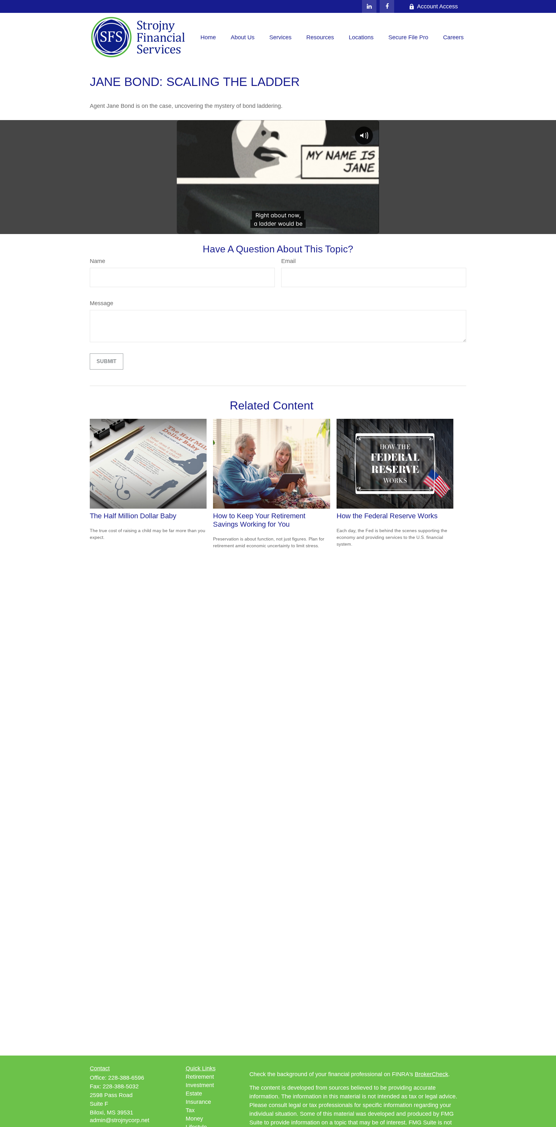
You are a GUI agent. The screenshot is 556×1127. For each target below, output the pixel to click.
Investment (200, 1085)
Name (97, 261)
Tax (190, 1110)
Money (194, 1118)
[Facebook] (387, 6)
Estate (194, 1093)
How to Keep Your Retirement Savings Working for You (259, 520)
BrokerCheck (431, 1074)
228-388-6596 (126, 1078)
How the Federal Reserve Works (387, 516)
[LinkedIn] (369, 6)
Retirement (200, 1077)
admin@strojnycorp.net (119, 1120)
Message (101, 303)
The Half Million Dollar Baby (133, 516)
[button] (208, 38)
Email (288, 261)
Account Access (437, 6)
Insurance (198, 1102)
